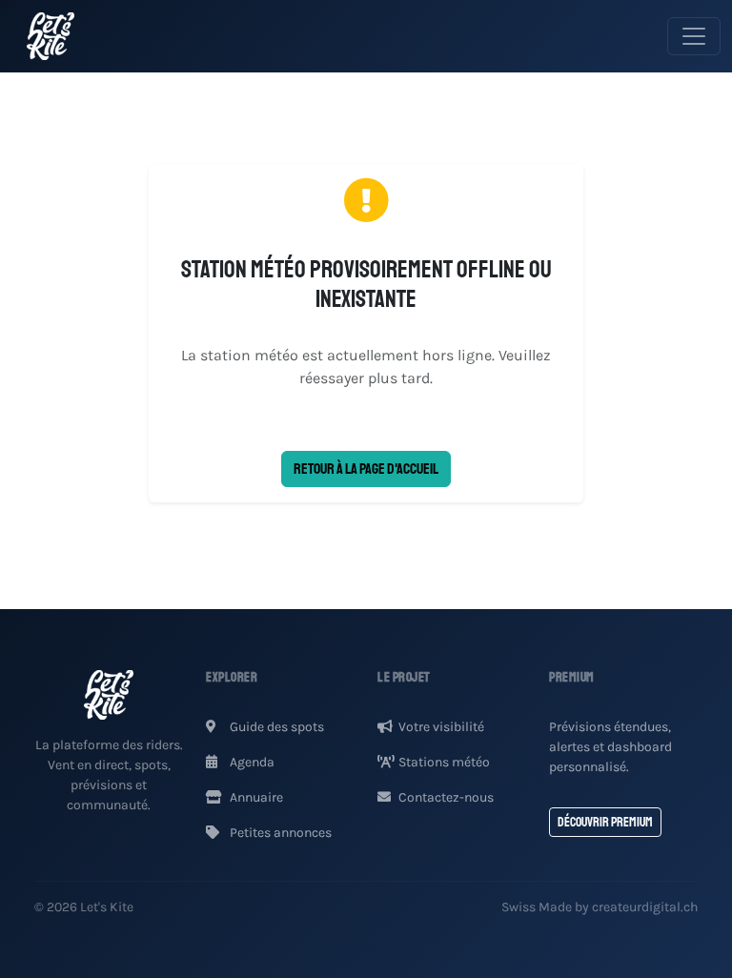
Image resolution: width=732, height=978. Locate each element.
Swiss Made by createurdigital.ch (599, 907)
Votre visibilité (441, 727)
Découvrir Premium (605, 822)
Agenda (250, 762)
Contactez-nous (446, 797)
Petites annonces (279, 833)
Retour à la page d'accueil (366, 469)
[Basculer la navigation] (694, 36)
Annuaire (255, 797)
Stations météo (444, 762)
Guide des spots (275, 727)
